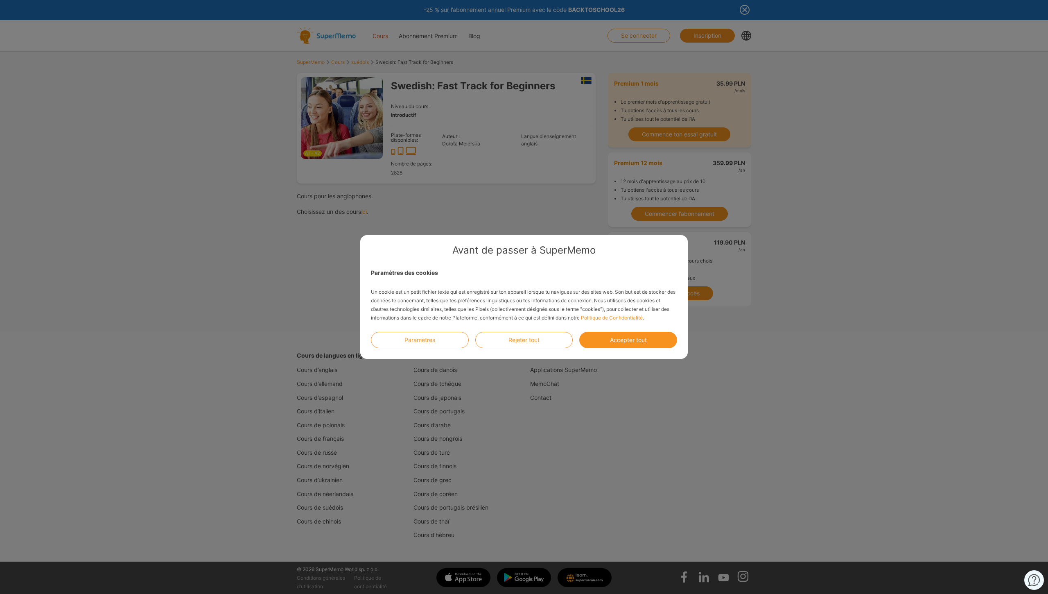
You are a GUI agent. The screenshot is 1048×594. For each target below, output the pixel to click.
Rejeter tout (524, 339)
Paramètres (419, 339)
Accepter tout (628, 339)
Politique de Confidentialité (612, 318)
